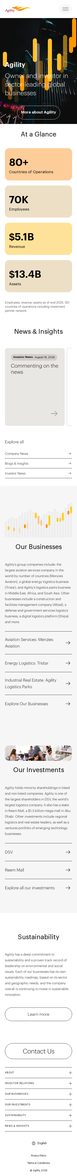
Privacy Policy (38, 1155)
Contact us (38, 1051)
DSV (9, 852)
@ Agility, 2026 (38, 1170)
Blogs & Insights (16, 463)
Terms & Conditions (38, 1163)
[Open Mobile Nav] (65, 9)
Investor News (15, 473)
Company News (16, 454)
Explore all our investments (30, 887)
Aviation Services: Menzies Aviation (29, 643)
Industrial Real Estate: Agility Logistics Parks (30, 683)
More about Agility (38, 112)
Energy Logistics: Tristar (26, 663)
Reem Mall (14, 869)
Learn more (38, 1014)
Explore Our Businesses (26, 703)
